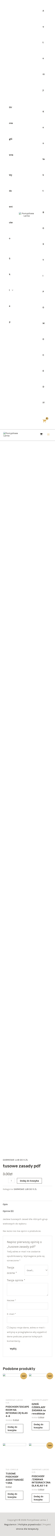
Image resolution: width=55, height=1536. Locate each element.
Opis (5, 1204)
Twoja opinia (16, 1280)
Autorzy (44, 50)
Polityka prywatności (29, 1524)
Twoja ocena (12, 1270)
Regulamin (10, 1524)
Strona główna (11, 131)
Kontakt (44, 151)
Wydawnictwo (11, 207)
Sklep (9, 290)
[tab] (27, 1204)
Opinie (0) (8, 1211)
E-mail (11, 1313)
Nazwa (11, 1300)
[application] (11, 290)
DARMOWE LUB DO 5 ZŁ (15, 1159)
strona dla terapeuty (27, 1528)
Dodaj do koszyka (29, 1180)
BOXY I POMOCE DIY (44, 307)
